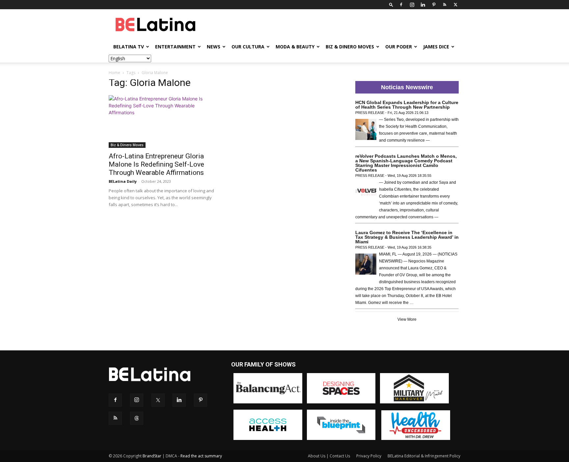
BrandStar (152, 456)
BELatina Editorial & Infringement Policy (424, 456)
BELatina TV (128, 46)
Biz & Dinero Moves (350, 46)
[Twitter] (455, 4)
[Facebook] (401, 4)
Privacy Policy (368, 456)
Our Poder (398, 46)
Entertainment (175, 46)
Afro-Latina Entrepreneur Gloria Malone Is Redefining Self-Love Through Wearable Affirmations (156, 164)
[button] (391, 4)
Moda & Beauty (295, 46)
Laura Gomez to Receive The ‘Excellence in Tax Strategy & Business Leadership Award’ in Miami (407, 237)
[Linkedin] (423, 4)
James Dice (436, 46)
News (213, 46)
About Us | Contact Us (329, 456)
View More (407, 319)
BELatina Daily (123, 181)
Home (114, 72)
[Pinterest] (434, 4)
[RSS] (444, 4)
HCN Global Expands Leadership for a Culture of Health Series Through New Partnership (406, 105)
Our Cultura (247, 46)
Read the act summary (201, 456)
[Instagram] (412, 4)
